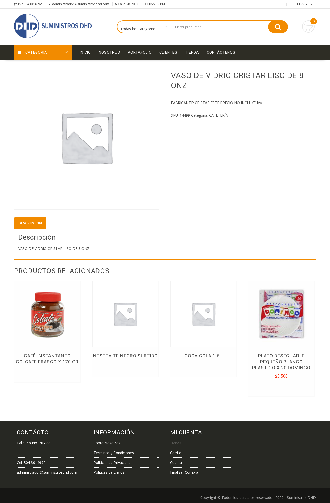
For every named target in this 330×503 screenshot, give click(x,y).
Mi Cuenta (305, 4)
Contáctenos (221, 52)
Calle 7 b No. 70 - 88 (34, 442)
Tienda (192, 52)
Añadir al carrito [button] (281, 387)
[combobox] (143, 27)
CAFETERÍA (218, 115)
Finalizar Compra (184, 472)
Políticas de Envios (109, 472)
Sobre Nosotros (107, 442)
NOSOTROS (109, 52)
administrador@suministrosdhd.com (47, 472)
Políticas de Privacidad (112, 462)
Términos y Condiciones (114, 452)
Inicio (85, 52)
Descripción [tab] (30, 222)
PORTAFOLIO (140, 52)
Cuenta (176, 462)
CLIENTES (168, 52)
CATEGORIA (36, 52)
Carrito (176, 452)
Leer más (47, 373)
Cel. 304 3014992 (31, 462)
